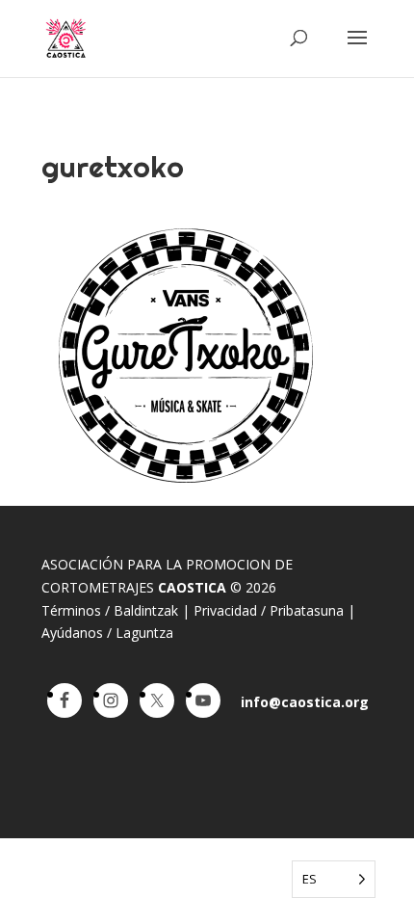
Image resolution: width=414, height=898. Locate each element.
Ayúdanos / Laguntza (107, 632)
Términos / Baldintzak (109, 610)
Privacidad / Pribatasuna (269, 610)
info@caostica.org (305, 702)
